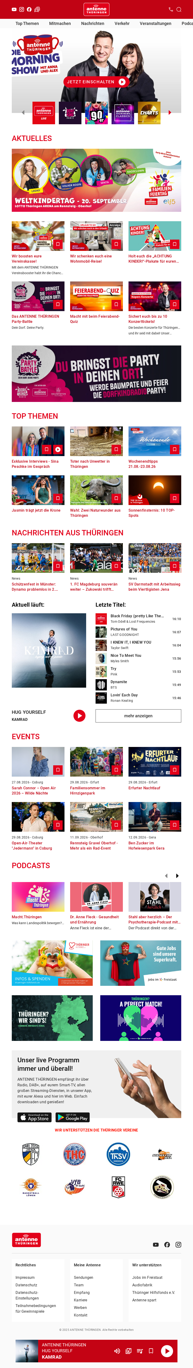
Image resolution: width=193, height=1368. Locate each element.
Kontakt (80, 1315)
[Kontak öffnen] (171, 9)
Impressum (25, 1277)
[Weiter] (177, 876)
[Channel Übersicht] (128, 1351)
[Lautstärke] (117, 1351)
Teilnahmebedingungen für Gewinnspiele (36, 1309)
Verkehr (122, 23)
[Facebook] (29, 9)
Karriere (80, 1300)
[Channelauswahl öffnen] (179, 9)
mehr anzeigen (138, 715)
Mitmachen (60, 23)
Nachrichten (92, 23)
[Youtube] (14, 9)
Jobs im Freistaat (147, 1277)
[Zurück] (166, 876)
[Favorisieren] (151, 1351)
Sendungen (83, 1277)
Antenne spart (144, 1300)
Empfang (82, 1292)
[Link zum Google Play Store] (73, 1118)
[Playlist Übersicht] (140, 1351)
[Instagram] (21, 9)
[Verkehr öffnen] (37, 9)
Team (79, 1285)
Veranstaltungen (155, 23)
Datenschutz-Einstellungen (27, 1295)
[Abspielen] (167, 1351)
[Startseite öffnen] (96, 9)
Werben (80, 1307)
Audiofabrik (142, 1285)
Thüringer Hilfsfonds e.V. (153, 1292)
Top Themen (27, 23)
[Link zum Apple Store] (34, 1118)
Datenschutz (26, 1285)
